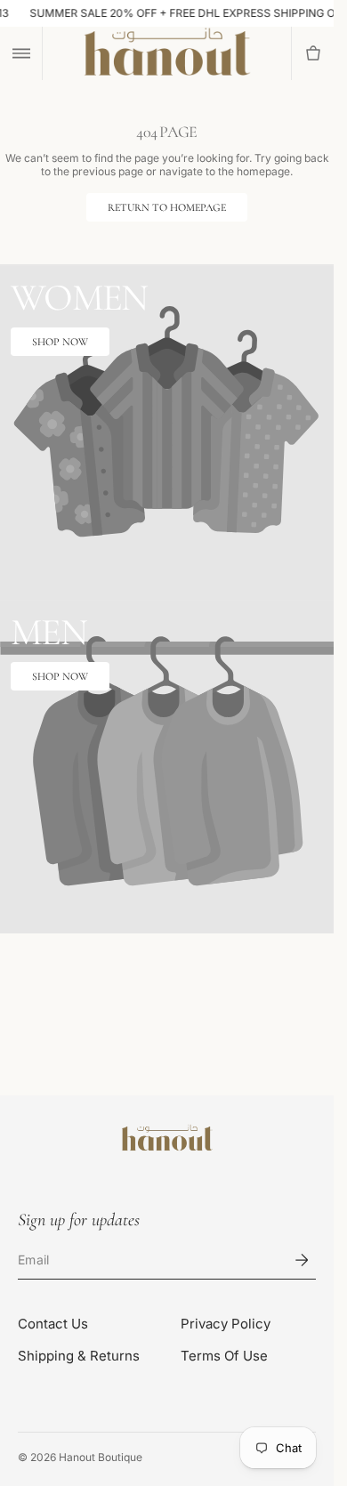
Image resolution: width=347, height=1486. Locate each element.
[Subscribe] (301, 1260)
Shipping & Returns (79, 1355)
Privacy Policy (225, 1323)
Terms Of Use (224, 1355)
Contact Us (53, 1323)
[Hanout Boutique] (167, 1138)
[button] (21, 53)
